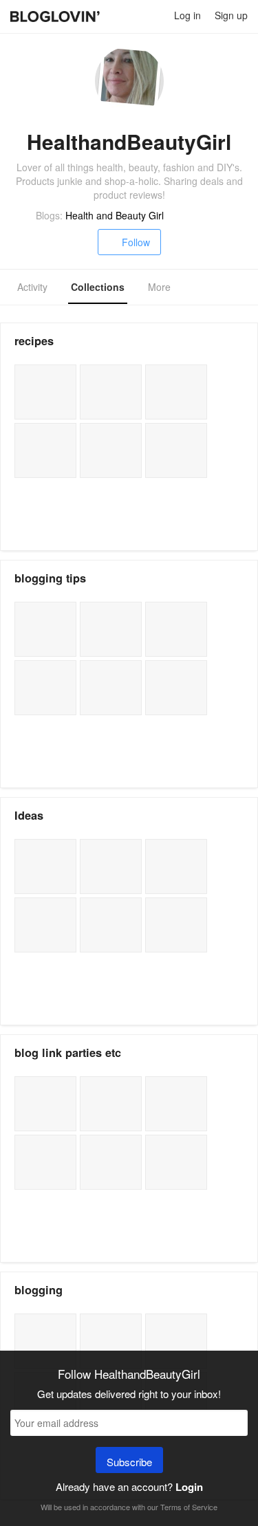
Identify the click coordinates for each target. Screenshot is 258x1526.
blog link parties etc (67, 1052)
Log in (187, 15)
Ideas (28, 815)
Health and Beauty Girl (114, 215)
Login (189, 1486)
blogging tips (50, 578)
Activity (32, 287)
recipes (34, 341)
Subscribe (129, 1461)
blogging (38, 1290)
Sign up (231, 15)
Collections (98, 287)
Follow (136, 242)
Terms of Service (188, 1506)
